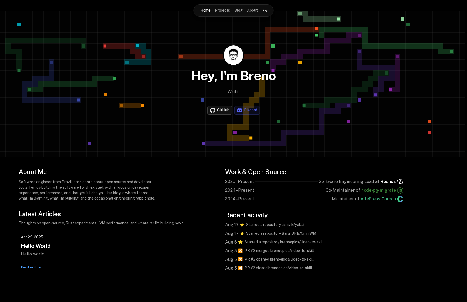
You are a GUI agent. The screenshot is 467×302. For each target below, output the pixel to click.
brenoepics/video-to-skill (302, 242)
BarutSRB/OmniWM (299, 233)
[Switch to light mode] (265, 10)
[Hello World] (108, 249)
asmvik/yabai (293, 225)
